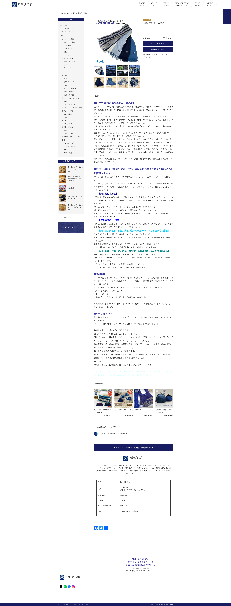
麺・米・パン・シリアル (70, 98)
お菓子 (64, 76)
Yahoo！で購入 (157, 44)
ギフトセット (64, 25)
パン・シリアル (69, 105)
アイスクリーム (69, 124)
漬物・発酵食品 (69, 92)
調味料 (66, 130)
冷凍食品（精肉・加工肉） (71, 137)
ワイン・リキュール (71, 146)
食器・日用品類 (69, 62)
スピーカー (68, 65)
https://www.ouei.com (141, 568)
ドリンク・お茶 (67, 111)
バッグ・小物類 (69, 42)
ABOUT (154, 4)
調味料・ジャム (67, 127)
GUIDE (210, 4)
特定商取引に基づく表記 (81, 604)
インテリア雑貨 (67, 58)
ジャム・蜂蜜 (69, 134)
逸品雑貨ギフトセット (70, 28)
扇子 (65, 52)
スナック (67, 85)
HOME (142, 4)
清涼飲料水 (68, 114)
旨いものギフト (67, 32)
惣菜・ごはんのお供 (69, 88)
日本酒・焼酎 (69, 143)
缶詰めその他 (69, 95)
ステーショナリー (68, 68)
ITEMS (166, 4)
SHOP (197, 4)
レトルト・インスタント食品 (72, 108)
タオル (66, 55)
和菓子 (66, 79)
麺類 (65, 101)
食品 (61, 72)
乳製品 (64, 121)
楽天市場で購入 (158, 50)
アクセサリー (69, 49)
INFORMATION (182, 4)
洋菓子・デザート (70, 82)
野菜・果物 (68, 153)
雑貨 (61, 36)
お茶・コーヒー (69, 117)
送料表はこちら (148, 57)
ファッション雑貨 (68, 39)
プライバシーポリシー (64, 604)
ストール (147, 19)
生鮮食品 (65, 150)
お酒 (63, 140)
